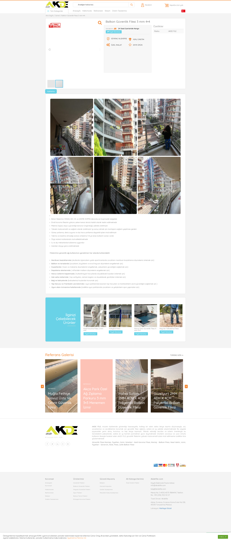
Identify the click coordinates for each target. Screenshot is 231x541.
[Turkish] (183, 10)
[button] (100, 22)
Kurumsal (48, 486)
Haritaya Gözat (165, 508)
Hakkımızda (87, 11)
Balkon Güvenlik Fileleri (81, 486)
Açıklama (51, 91)
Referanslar (98, 11)
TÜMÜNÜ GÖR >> (176, 355)
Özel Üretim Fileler (132, 483)
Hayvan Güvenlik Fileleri (81, 489)
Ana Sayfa (49, 16)
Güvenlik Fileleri (78, 483)
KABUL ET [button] (223, 537)
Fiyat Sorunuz (114, 32)
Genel (57, 16)
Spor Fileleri (77, 493)
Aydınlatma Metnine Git (76, 538)
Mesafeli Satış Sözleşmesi (109, 493)
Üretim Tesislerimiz (119, 11)
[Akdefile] (57, 4)
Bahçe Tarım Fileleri (80, 496)
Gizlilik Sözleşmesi (106, 489)
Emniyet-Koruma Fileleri (81, 499)
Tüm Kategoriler (56, 11)
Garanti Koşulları (106, 486)
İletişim (107, 11)
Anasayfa (76, 11)
